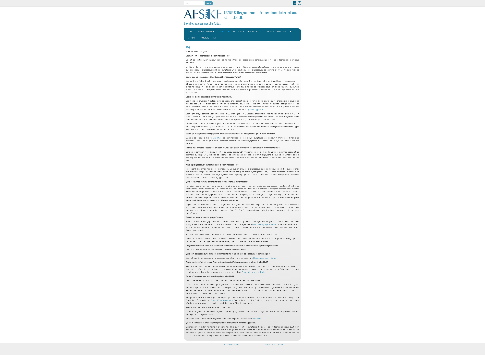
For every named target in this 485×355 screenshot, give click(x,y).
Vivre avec (251, 31)
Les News (192, 37)
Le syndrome (223, 31)
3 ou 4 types (218, 137)
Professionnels (266, 31)
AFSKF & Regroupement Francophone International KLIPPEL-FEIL (261, 15)
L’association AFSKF (205, 31)
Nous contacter (283, 31)
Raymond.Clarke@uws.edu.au (222, 300)
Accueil (190, 31)
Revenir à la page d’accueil (274, 344)
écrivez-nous (258, 318)
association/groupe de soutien (265, 224)
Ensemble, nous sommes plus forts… (202, 23)
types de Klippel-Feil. (255, 109)
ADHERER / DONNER (208, 37)
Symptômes (237, 31)
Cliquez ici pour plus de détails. (264, 258)
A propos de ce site (231, 344)
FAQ (188, 47)
